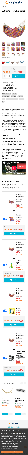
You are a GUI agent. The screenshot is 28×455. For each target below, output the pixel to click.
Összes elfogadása (7, 451)
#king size (20, 96)
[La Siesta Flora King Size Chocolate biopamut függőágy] (13, 62)
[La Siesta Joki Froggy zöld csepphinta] (12, 265)
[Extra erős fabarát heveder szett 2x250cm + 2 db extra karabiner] (12, 358)
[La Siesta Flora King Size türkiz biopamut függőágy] (8, 62)
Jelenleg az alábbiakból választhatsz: (19, 355)
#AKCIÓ (14, 93)
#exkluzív (13, 96)
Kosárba (19, 76)
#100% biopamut (6, 93)
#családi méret (5, 96)
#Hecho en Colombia (12, 99)
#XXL (3, 99)
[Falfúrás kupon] (12, 311)
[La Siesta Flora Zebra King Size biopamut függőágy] (17, 62)
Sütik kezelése (18, 451)
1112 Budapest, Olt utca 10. (14, 427)
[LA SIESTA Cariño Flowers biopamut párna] (12, 219)
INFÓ (10, 414)
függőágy (4, 13)
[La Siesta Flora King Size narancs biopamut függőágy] (3, 62)
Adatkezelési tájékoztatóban (9, 447)
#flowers (21, 99)
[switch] (5, 219)
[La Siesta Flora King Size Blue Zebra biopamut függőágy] (22, 62)
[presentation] (21, 383)
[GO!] (25, 6)
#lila (3, 101)
